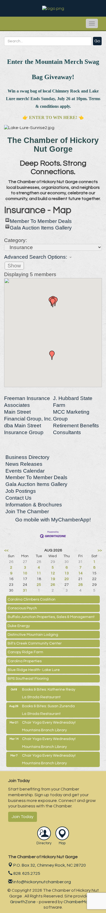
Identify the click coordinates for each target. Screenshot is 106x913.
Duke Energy (19, 626)
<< (6, 550)
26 (53, 585)
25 (39, 585)
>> (100, 550)
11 (39, 573)
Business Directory (27, 457)
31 (25, 590)
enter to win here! (53, 117)
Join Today (22, 816)
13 (66, 573)
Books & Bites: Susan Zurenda (48, 706)
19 (53, 579)
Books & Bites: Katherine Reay (48, 689)
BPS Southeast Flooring (28, 679)
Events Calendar (25, 471)
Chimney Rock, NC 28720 (49, 865)
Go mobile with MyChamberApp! (53, 520)
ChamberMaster (80, 902)
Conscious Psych (22, 608)
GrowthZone (23, 902)
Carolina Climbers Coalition (31, 599)
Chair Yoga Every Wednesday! (49, 722)
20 (66, 579)
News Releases (23, 464)
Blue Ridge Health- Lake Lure (34, 670)
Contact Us (18, 498)
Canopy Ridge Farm (25, 652)
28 (80, 585)
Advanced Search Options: (35, 257)
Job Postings (20, 491)
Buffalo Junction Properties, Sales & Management (51, 617)
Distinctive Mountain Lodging (33, 635)
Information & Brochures (33, 505)
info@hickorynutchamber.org (42, 882)
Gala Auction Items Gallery (41, 226)
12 (53, 573)
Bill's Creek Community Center (35, 643)
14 (80, 573)
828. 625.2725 (26, 873)
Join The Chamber (27, 511)
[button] (53, 302)
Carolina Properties (25, 661)
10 (25, 573)
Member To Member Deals (41, 220)
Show (14, 265)
